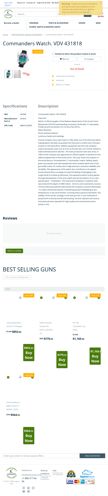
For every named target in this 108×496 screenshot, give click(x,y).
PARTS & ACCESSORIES (58, 23)
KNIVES (82, 23)
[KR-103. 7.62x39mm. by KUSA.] (87, 297)
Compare (90, 59)
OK (88, 12)
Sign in (7, 2)
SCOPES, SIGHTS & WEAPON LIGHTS (44, 27)
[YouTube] (23, 491)
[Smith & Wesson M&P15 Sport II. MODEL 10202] (20, 377)
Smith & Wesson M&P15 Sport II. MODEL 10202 (13, 406)
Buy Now (28, 353)
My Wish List (57, 2)
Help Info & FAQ (43, 2)
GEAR (98, 23)
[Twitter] (28, 488)
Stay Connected (92, 455)
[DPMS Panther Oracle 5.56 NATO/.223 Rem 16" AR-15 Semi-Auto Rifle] (53, 297)
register (7, 5)
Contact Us (30, 2)
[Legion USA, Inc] (8, 14)
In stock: (77, 64)
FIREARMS (33, 23)
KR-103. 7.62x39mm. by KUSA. (79, 326)
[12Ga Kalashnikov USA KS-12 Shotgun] (20, 297)
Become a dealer (11, 23)
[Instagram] (28, 491)
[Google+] (33, 488)
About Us (21, 2)
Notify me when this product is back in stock (75, 54)
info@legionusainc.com (31, 474)
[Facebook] (23, 488)
